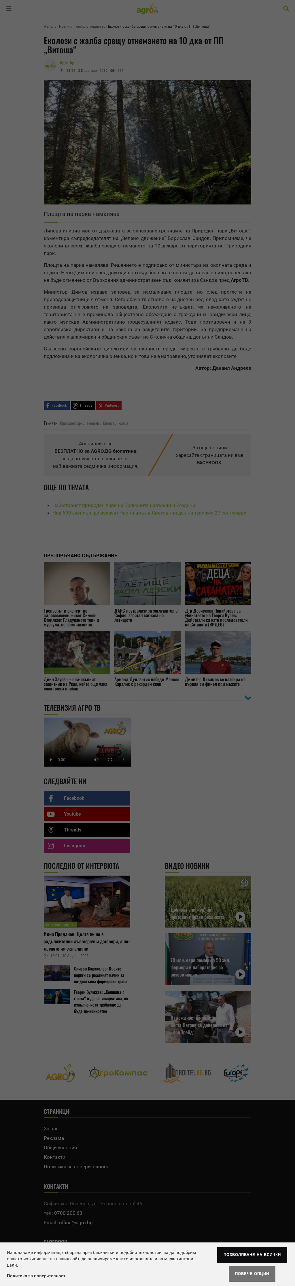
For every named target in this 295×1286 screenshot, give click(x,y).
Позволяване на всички (252, 1255)
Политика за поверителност (36, 1276)
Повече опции (252, 1274)
